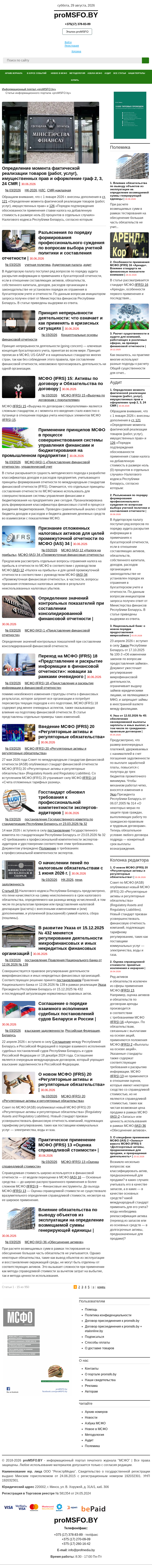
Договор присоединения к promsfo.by (112, 1320)
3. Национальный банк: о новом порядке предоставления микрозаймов (127, 630)
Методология (94, 1434)
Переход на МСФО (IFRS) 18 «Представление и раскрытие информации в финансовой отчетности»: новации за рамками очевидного (70, 666)
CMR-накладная (59, 190)
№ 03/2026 (13, 190)
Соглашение (61, 1041)
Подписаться (94, 1336)
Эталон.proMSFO (77, 31)
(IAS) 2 (115, 1116)
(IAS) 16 (75, 1177)
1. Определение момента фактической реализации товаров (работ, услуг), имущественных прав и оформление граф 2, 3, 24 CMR (128, 397)
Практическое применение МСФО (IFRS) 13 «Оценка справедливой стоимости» (67, 1145)
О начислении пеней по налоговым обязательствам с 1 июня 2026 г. (70, 868)
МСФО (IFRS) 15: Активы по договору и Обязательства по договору (70, 383)
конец (101, 1287)
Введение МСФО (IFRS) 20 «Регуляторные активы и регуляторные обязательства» (71, 731)
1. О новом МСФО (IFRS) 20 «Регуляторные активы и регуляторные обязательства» (129, 872)
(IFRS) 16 (141, 284)
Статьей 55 (10, 891)
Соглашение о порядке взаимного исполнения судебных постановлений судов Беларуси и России (66, 1011)
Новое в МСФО (96, 1429)
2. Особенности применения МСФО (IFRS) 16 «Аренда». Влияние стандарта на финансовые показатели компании (129, 268)
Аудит (89, 1440)
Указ (113, 794)
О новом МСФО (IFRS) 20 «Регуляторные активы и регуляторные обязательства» (71, 1079)
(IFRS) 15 (19, 406)
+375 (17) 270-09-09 (76, 1539)
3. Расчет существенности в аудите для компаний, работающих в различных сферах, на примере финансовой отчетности (129, 340)
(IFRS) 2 (126, 1044)
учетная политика (37, 264)
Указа (102, 984)
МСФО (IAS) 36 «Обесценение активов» (54, 1242)
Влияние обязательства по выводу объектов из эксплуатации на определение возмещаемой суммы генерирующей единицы (71, 1220)
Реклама (91, 1385)
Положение (47, 848)
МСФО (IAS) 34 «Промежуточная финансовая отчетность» (61, 555)
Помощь (91, 1309)
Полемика (92, 1446)
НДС (42, 190)
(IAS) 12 (18, 570)
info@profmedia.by (81, 1550)
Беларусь (9, 1035)
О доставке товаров (99, 1348)
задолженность (13, 884)
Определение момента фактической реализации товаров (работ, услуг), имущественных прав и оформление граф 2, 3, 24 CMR (52, 176)
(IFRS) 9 (32, 1186)
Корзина (76, 51)
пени (78, 879)
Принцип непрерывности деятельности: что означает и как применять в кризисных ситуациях (70, 320)
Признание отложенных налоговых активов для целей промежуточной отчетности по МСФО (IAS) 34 (71, 536)
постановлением (69, 980)
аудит (87, 264)
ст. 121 (136, 420)
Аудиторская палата (67, 264)
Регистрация (72, 45)
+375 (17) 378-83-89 (68, 1534)
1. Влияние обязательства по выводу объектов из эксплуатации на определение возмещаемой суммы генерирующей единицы (129, 190)
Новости (91, 1417)
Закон (124, 645)
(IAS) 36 (140, 1125)
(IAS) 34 (81, 574)
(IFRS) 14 (89, 778)
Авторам (91, 1391)
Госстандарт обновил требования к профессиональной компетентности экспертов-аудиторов (68, 802)
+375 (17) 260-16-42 (76, 1543)
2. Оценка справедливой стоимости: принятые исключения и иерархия (127, 965)
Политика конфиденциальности (108, 1315)
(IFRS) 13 (19, 1191)
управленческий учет (36, 466)
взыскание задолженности (44, 1030)
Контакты (92, 1368)
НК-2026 (31, 190)
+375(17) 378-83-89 (77, 24)
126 (52, 206)
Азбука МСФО (95, 1423)
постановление (59, 830)
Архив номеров (96, 1411)
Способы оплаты (97, 1342)
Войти (68, 42)
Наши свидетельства (100, 1380)
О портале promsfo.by (100, 1374)
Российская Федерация (82, 1030)
